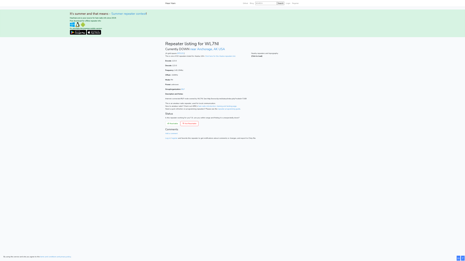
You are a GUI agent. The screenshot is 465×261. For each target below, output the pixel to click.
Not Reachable (190, 123)
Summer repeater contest (128, 14)
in (458, 258)
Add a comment (171, 133)
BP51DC (180, 53)
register (175, 138)
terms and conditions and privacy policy (55, 256)
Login (288, 3)
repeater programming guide (229, 109)
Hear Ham (170, 3)
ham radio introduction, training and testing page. (217, 106)
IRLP (183, 89)
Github (245, 3)
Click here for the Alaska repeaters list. (220, 56)
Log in (167, 138)
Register (295, 3)
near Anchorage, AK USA (207, 49)
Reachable (173, 123)
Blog (252, 3)
